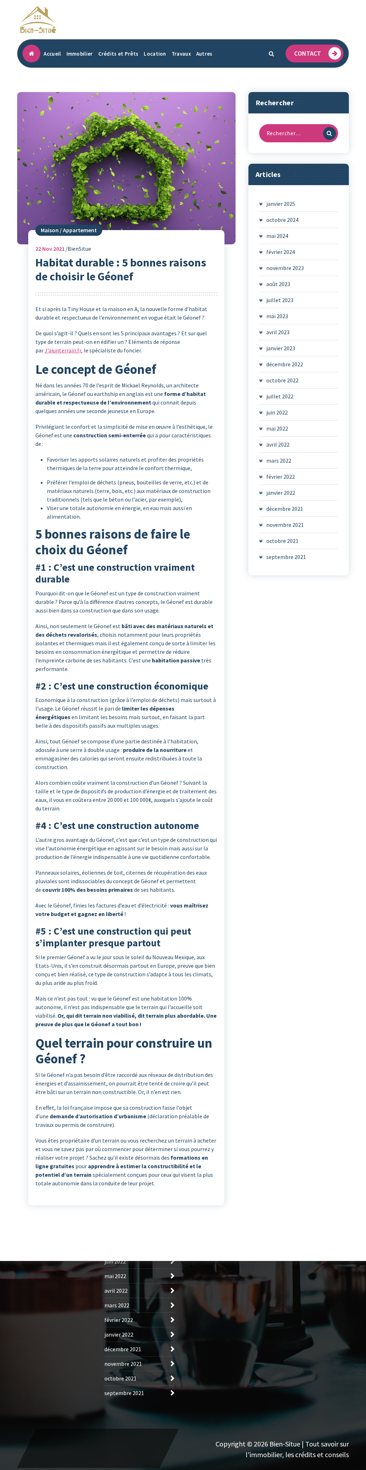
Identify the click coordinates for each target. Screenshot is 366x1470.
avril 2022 (278, 444)
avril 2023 (278, 332)
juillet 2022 (279, 396)
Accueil (52, 53)
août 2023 (278, 284)
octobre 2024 (282, 219)
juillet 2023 (279, 300)
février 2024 (280, 251)
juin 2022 (277, 412)
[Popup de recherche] (271, 53)
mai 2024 (277, 235)
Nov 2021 (50, 248)
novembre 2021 (285, 524)
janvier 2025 (280, 203)
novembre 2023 (285, 267)
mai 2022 (277, 428)
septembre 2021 (286, 556)
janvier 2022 (280, 492)
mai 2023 (277, 316)
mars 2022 (278, 460)
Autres (204, 53)
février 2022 (280, 476)
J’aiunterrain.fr (63, 350)
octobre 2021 (282, 540)
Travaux (181, 53)
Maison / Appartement (69, 230)
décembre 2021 (284, 508)
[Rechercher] (329, 133)
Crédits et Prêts (118, 53)
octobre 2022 (282, 380)
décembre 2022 (284, 364)
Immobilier (79, 53)
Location (155, 53)
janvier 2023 (280, 348)
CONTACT (307, 53)
